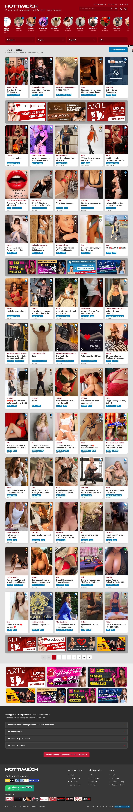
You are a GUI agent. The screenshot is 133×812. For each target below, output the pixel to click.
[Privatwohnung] (110, 22)
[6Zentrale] (27, 799)
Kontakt (94, 782)
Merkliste (100, 4)
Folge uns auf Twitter (123, 806)
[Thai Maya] (23, 22)
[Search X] (18, 799)
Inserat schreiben (118, 50)
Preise (93, 785)
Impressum (95, 778)
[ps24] (87, 799)
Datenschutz (95, 806)
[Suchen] (111, 9)
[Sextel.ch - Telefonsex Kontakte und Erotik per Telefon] (107, 677)
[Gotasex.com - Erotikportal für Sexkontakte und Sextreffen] (9, 799)
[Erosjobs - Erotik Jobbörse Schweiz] (27, 111)
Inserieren (74, 782)
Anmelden (124, 4)
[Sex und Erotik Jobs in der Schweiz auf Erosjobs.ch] (52, 799)
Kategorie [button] (11, 40)
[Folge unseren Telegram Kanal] (116, 9)
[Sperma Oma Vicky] (36, 22)
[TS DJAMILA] (85, 22)
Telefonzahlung (118, 782)
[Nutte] (78, 799)
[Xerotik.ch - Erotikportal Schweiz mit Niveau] (70, 799)
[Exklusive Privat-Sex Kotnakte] (81, 644)
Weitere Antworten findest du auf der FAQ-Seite (65, 755)
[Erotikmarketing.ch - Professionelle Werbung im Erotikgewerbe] (111, 267)
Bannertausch (75, 785)
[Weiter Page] (84, 657)
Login (72, 775)
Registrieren (113, 4)
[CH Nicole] (73, 22)
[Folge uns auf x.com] (121, 9)
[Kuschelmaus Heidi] (48, 22)
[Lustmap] (44, 799)
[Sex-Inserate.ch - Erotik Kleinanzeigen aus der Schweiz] (35, 799)
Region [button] (41, 40)
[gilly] (97, 22)
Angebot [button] (72, 40)
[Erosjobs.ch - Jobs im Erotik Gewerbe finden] (52, 644)
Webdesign (116, 778)
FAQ (113, 775)
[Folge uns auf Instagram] (125, 9)
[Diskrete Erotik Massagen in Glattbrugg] (67, 111)
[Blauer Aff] (52, 267)
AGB (92, 775)
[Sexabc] (61, 799)
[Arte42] (106, 111)
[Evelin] (122, 22)
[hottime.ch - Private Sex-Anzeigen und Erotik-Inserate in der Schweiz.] (21, 6)
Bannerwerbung (118, 785)
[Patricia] (11, 22)
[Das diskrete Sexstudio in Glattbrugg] (66, 677)
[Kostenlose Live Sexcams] (111, 644)
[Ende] (89, 657)
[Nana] (60, 22)
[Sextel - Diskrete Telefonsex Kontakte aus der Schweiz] (22, 267)
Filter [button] (102, 40)
